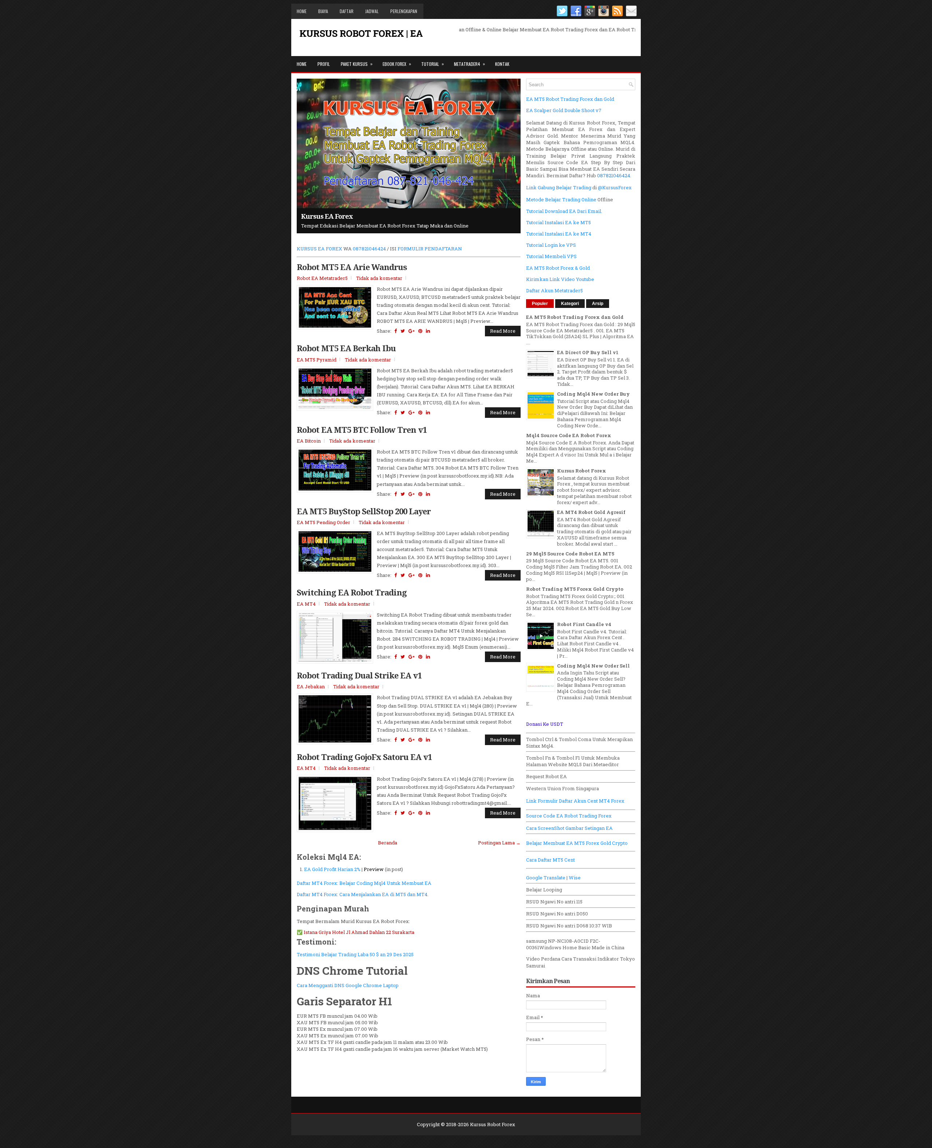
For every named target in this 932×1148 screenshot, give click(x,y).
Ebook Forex (397, 63)
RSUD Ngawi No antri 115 (554, 901)
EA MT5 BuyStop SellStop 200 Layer (364, 511)
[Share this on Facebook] (395, 331)
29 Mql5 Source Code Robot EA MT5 (570, 553)
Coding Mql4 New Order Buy (593, 394)
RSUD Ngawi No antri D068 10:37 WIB (569, 925)
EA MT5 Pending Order (323, 522)
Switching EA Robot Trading (352, 592)
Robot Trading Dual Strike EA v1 (359, 675)
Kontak (502, 64)
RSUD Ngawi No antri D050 (557, 913)
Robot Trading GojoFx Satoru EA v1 (364, 756)
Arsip (597, 303)
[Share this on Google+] (411, 331)
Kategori (570, 303)
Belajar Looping (544, 889)
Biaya (323, 11)
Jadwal (372, 11)
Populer (540, 303)
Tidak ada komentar (379, 278)
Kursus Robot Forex (581, 470)
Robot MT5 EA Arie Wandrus (352, 266)
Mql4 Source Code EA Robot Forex (568, 435)
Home (302, 11)
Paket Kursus (356, 63)
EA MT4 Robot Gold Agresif (591, 512)
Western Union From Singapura (562, 788)
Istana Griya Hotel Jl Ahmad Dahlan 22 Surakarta (359, 932)
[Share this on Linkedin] (428, 331)
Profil (323, 64)
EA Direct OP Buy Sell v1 (588, 352)
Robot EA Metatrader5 (322, 278)
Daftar (347, 11)
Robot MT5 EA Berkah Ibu (346, 348)
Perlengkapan (403, 11)
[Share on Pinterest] (420, 331)
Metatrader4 (469, 63)
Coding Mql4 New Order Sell (593, 665)
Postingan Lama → (499, 842)
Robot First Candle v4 (584, 624)
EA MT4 (306, 604)
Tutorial (432, 63)
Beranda (387, 842)
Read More (503, 331)
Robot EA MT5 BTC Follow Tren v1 (362, 429)
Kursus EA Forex (327, 216)
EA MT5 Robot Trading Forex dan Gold (575, 317)
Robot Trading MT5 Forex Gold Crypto (574, 589)
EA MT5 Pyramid (316, 359)
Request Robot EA (546, 776)
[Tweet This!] (403, 331)
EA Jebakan (311, 686)
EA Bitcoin (309, 441)
